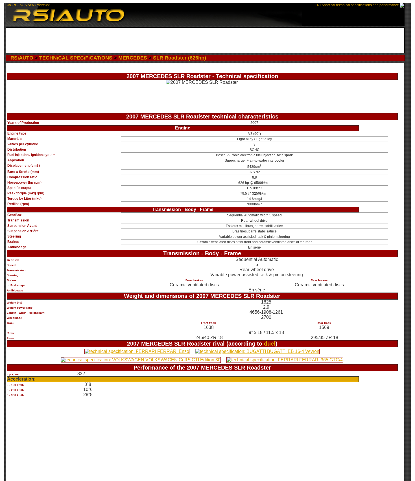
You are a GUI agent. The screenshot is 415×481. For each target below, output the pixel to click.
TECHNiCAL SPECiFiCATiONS (75, 58)
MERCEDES (132, 58)
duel (270, 344)
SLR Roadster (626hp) (179, 58)
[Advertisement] (205, 40)
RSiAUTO (22, 58)
